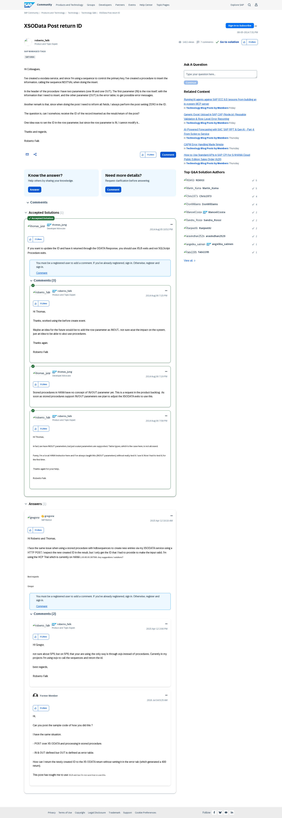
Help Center (146, 5)
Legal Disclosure (97, 812)
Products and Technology (69, 5)
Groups (91, 5)
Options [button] (255, 26)
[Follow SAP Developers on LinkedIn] (232, 812)
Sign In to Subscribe (239, 25)
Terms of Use (65, 812)
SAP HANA (29, 57)
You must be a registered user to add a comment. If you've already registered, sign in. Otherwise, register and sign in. (97, 265)
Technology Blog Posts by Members (207, 108)
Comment (168, 154)
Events (132, 5)
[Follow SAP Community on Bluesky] (220, 812)
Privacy (51, 812)
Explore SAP (237, 5)
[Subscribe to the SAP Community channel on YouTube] (226, 812)
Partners (120, 5)
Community (44, 4)
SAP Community (31, 13)
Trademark (114, 812)
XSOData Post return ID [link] (109, 13)
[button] (244, 42)
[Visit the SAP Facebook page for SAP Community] (214, 812)
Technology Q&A (88, 13)
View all (188, 260)
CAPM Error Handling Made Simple (204, 144)
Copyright (80, 812)
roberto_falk (42, 40)
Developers (105, 5)
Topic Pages (163, 5)
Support (127, 812)
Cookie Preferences (145, 812)
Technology (73, 13)
